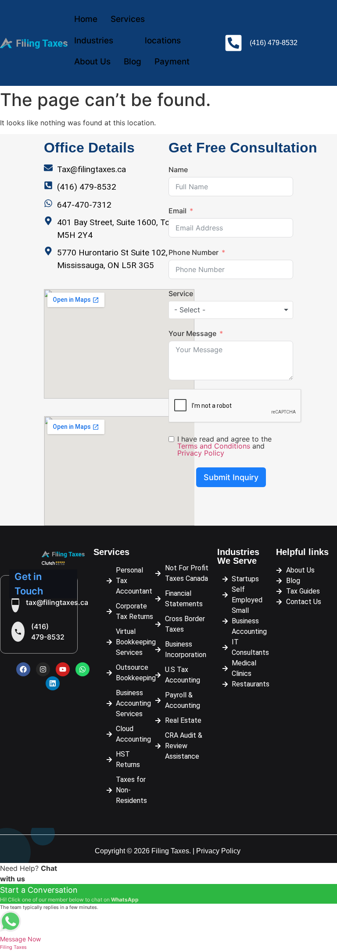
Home (85, 19)
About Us (92, 62)
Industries (93, 40)
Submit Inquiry (231, 477)
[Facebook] (23, 669)
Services (128, 19)
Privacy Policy (200, 453)
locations (163, 40)
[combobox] (230, 309)
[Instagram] (43, 669)
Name (178, 169)
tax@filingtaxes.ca (57, 602)
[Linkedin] (53, 683)
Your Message (192, 333)
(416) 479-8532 (48, 631)
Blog (132, 62)
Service (180, 293)
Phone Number (193, 252)
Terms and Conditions (213, 446)
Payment (172, 62)
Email (177, 210)
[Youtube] (63, 669)
